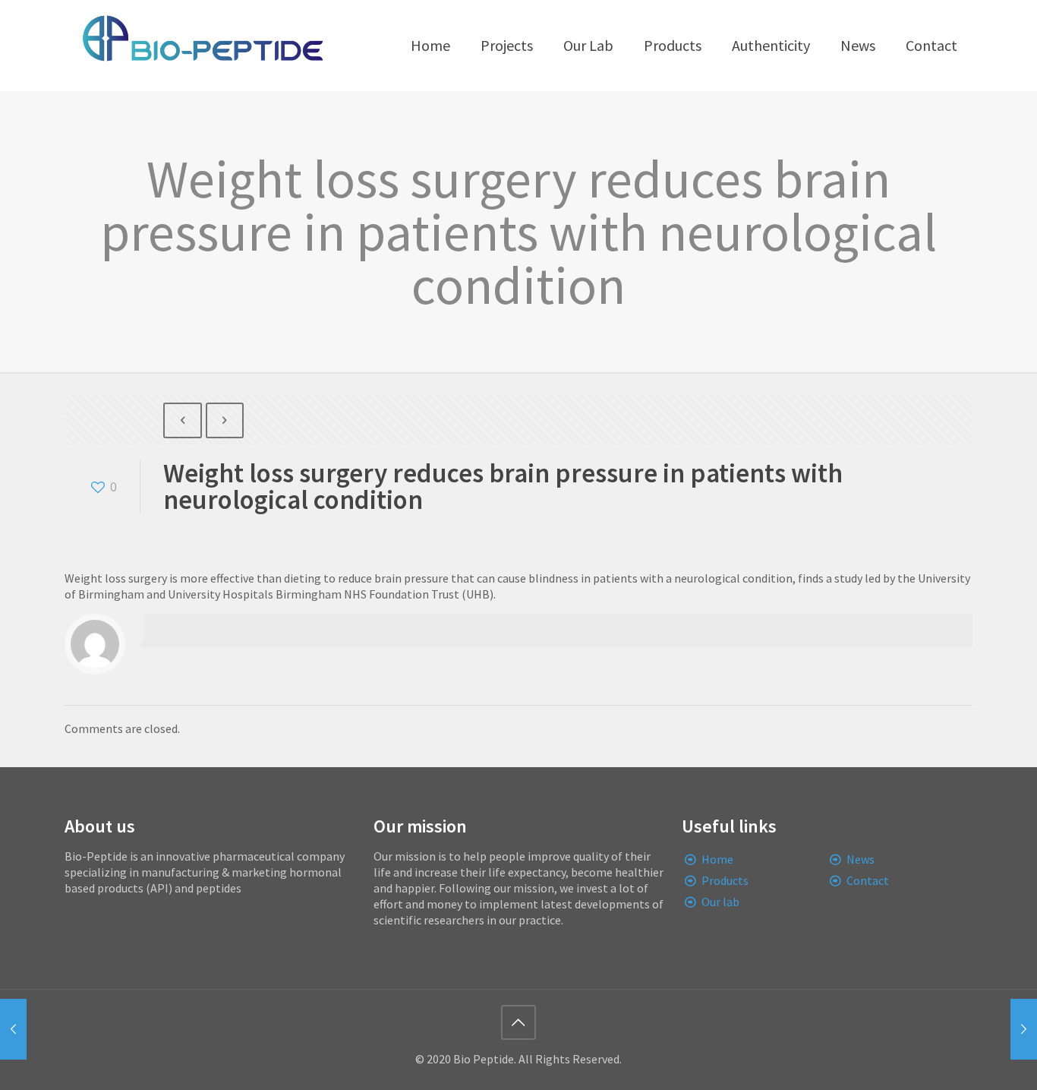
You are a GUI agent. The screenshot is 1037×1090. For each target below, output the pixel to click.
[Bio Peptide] (202, 45)
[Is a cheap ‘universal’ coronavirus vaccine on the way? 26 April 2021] (13, 1029)
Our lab (720, 901)
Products (725, 880)
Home (717, 859)
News (860, 859)
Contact (867, 880)
